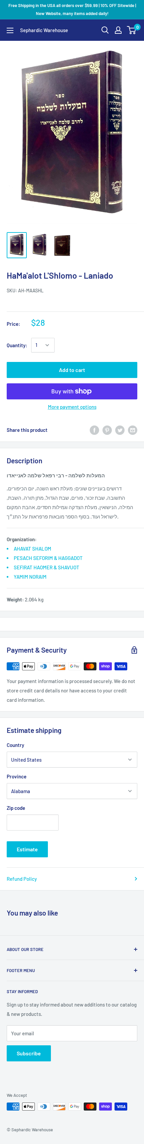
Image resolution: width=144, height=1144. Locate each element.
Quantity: (17, 345)
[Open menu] (10, 30)
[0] (132, 30)
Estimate (27, 849)
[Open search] (105, 30)
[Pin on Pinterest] (107, 430)
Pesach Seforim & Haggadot (48, 558)
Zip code (16, 808)
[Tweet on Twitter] (120, 430)
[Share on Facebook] (94, 430)
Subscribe (29, 1053)
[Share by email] (132, 430)
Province (16, 776)
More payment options (72, 407)
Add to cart (72, 370)
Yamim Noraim (30, 577)
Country (15, 745)
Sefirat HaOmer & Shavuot (46, 567)
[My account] (118, 30)
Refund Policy (22, 879)
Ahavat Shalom (32, 549)
